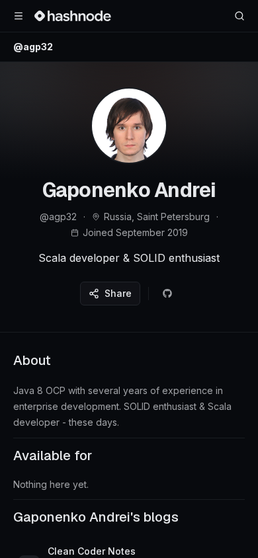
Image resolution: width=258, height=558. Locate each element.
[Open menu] (18, 15)
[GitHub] (167, 293)
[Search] (239, 15)
